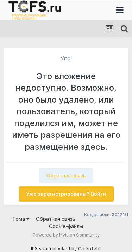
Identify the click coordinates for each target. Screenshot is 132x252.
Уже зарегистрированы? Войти (66, 194)
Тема (19, 219)
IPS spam (41, 248)
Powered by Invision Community (66, 235)
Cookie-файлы (66, 226)
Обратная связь (66, 176)
